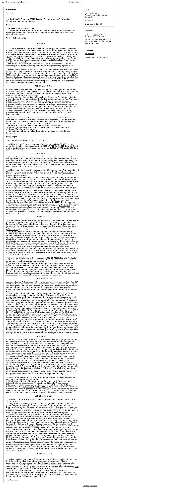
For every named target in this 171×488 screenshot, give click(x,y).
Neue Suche (89, 54)
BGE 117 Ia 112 (28, 321)
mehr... (104, 36)
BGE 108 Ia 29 (64, 206)
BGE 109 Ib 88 (19, 211)
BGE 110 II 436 (42, 387)
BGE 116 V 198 (15, 232)
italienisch (88, 17)
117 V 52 (88, 36)
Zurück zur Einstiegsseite (11, 2)
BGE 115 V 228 (66, 146)
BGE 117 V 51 (58, 148)
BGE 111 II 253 (11, 299)
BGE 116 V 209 (57, 202)
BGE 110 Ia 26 (45, 469)
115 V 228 (96, 36)
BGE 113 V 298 (33, 426)
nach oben (93, 486)
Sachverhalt (89, 20)
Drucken (24, 2)
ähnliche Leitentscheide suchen (96, 57)
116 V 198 (93, 34)
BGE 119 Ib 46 (28, 387)
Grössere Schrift (74, 2)
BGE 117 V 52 (49, 146)
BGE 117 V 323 (12, 230)
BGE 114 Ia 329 (63, 194)
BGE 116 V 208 (23, 193)
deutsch (95, 15)
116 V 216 (101, 34)
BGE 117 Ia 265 (30, 469)
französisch (102, 15)
